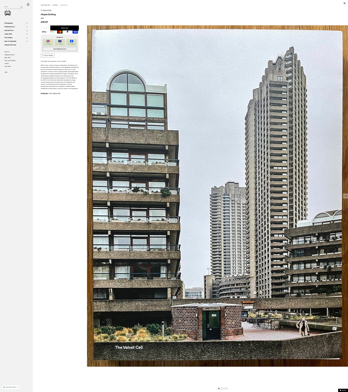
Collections (55, 5)
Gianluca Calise (47, 10)
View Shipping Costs (59, 49)
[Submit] (21, 7)
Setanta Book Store (45, 5)
